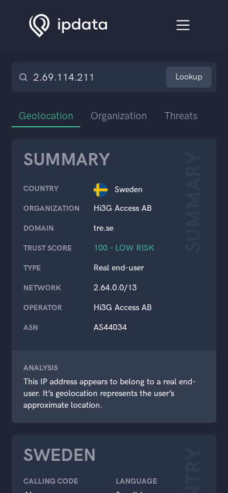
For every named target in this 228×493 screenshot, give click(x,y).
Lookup (188, 77)
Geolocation (46, 115)
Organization (119, 115)
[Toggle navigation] (183, 25)
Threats (181, 115)
